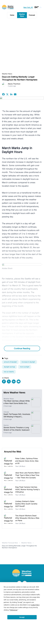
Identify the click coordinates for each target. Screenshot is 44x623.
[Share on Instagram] (11, 94)
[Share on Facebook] (3, 94)
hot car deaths (9, 372)
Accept (22, 617)
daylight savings (9, 367)
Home (12, 15)
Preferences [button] (13, 610)
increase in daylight (28, 362)
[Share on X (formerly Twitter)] (7, 94)
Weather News (22, 15)
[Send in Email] (15, 94)
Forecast (32, 15)
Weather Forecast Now (10, 543)
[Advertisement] (22, 45)
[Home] (22, 573)
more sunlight (24, 367)
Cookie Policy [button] (35, 605)
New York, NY (28, 7)
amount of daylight (10, 362)
